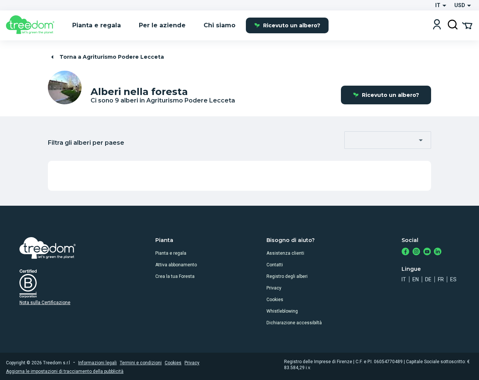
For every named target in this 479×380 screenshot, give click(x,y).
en (415, 279)
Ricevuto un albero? (291, 25)
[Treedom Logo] (33, 25)
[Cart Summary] (467, 25)
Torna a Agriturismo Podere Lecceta (112, 56)
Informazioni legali (97, 362)
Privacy (273, 288)
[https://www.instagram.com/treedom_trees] (416, 252)
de (428, 279)
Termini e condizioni (141, 362)
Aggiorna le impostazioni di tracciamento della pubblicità (64, 371)
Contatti (274, 264)
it (404, 279)
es (453, 279)
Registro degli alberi (287, 276)
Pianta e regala (170, 253)
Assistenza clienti (285, 253)
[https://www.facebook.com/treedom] (405, 252)
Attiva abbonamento (176, 264)
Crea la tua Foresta (175, 276)
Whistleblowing (282, 311)
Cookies (274, 299)
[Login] (436, 25)
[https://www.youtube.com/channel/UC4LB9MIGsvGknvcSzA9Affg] (427, 252)
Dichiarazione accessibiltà (294, 322)
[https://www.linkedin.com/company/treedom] (438, 252)
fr (441, 279)
